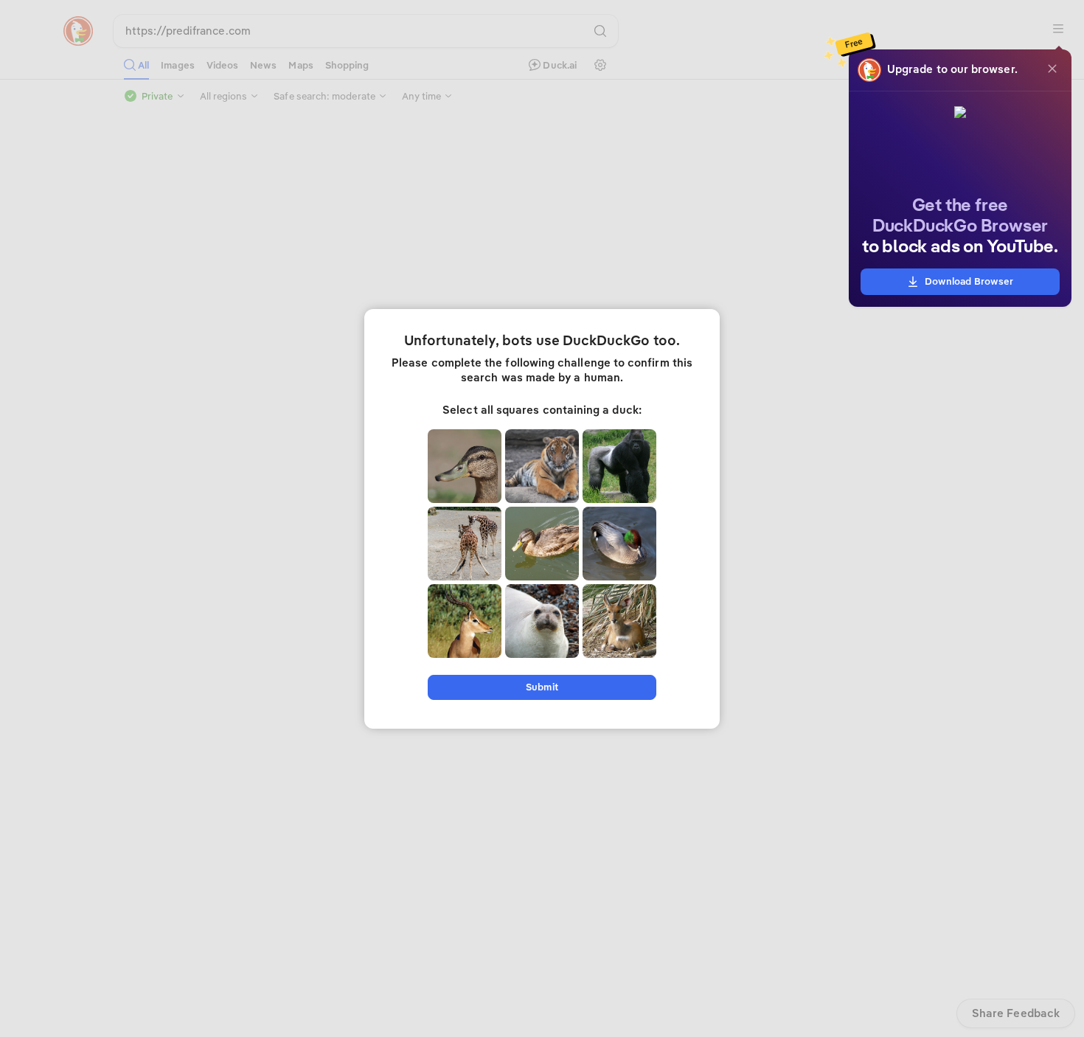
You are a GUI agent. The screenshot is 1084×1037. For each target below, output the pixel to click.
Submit (541, 687)
